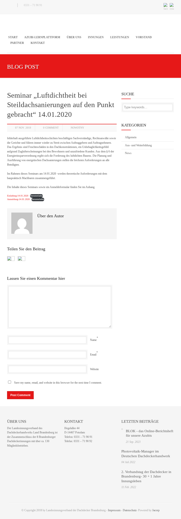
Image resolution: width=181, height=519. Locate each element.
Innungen (96, 37)
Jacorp (156, 510)
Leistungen (119, 37)
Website (94, 369)
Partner (17, 43)
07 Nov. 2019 (23, 127)
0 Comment (51, 127)
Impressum (114, 510)
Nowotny (77, 127)
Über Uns (74, 37)
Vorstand (144, 37)
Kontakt (38, 43)
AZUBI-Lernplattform (42, 37)
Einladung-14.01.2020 (17, 195)
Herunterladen (36, 195)
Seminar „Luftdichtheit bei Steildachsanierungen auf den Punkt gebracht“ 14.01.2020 (60, 104)
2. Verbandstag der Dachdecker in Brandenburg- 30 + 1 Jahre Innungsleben (146, 476)
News (128, 153)
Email (93, 354)
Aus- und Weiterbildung (138, 145)
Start (13, 37)
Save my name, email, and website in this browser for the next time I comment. (58, 382)
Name (93, 340)
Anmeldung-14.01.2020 (18, 199)
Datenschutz (129, 510)
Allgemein (130, 137)
